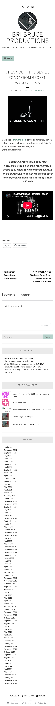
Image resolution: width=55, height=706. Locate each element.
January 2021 (9, 498)
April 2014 (8, 669)
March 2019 (8, 527)
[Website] (22, 6)
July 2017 (7, 561)
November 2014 (10, 649)
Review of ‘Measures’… (22, 410)
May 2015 (8, 632)
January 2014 (9, 677)
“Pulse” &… (29, 403)
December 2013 (10, 680)
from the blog (19, 139)
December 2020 (10, 501)
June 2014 (8, 663)
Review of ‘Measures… (43, 410)
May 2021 (8, 487)
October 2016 (9, 583)
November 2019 (10, 518)
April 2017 (8, 566)
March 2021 (8, 492)
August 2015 (9, 623)
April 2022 (8, 475)
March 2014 (8, 672)
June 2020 (8, 512)
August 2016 (9, 589)
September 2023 (10, 464)
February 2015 (10, 640)
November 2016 (10, 581)
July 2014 (7, 660)
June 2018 (8, 538)
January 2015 (9, 643)
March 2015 (8, 638)
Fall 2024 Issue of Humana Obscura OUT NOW (22, 367)
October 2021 (9, 478)
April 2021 (8, 490)
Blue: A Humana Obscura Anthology (18, 361)
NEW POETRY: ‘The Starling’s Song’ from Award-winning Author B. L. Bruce (40, 276)
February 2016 (10, 606)
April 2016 (8, 601)
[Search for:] (27, 337)
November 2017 (10, 552)
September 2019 (10, 521)
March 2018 (8, 544)
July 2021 (7, 484)
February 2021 (10, 495)
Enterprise (30, 417)
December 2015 (10, 612)
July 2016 (7, 592)
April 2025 (8, 447)
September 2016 (10, 586)
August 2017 (9, 558)
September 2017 (10, 555)
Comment (44, 325)
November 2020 (10, 504)
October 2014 (9, 652)
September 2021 (10, 481)
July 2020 (7, 510)
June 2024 (8, 458)
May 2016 (8, 598)
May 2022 (8, 473)
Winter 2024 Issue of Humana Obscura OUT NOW (24, 364)
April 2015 (8, 635)
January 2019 (9, 529)
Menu (9, 58)
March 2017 (8, 569)
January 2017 (9, 575)
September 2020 (10, 507)
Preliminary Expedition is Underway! (10, 275)
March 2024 (8, 461)
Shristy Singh (18, 417)
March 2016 (8, 603)
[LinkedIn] (32, 6)
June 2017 (8, 564)
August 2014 (9, 657)
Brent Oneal (17, 403)
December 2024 (10, 450)
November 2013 (10, 683)
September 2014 (10, 655)
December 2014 (10, 646)
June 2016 (8, 595)
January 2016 (9, 609)
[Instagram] (27, 6)
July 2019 (7, 524)
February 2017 (10, 572)
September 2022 (10, 470)
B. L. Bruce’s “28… (33, 424)
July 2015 (7, 626)
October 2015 (9, 618)
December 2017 (10, 549)
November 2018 (10, 535)
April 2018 (8, 541)
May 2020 (8, 515)
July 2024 (7, 456)
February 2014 (10, 674)
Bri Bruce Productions (27, 38)
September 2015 (10, 620)
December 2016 (10, 578)
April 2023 (8, 467)
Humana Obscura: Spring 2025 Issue (18, 358)
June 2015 (8, 629)
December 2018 (10, 532)
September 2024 (10, 453)
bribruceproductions (34, 91)
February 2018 (10, 547)
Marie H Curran (19, 394)
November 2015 (10, 615)
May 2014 (8, 666)
